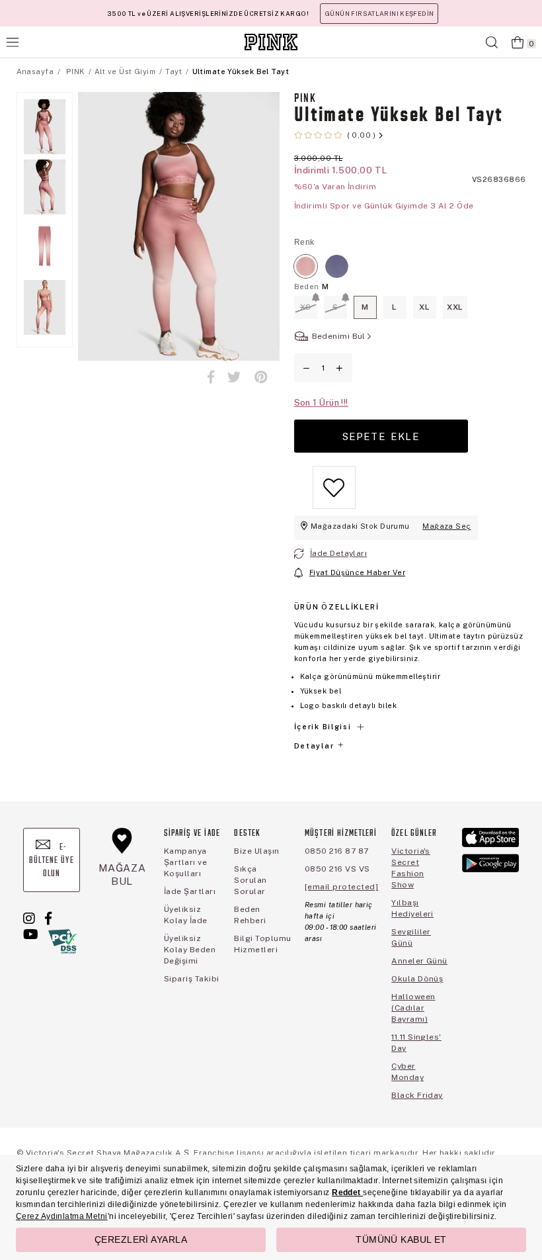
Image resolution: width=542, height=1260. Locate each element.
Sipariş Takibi (191, 978)
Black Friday (417, 1095)
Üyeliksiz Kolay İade (186, 915)
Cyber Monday (407, 1071)
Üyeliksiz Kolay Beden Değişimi (189, 950)
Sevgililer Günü (411, 937)
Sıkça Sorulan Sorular (250, 880)
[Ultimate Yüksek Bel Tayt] (305, 266)
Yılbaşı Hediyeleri (412, 908)
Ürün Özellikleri (336, 607)
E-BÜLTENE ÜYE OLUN (51, 860)
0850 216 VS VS (337, 869)
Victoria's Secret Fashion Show (410, 867)
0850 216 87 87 (337, 851)
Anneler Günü (419, 961)
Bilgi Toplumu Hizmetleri (262, 944)
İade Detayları (338, 553)
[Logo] (271, 42)
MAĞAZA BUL (122, 874)
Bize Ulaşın (256, 851)
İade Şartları (189, 891)
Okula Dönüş (417, 978)
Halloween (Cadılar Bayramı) (413, 1008)
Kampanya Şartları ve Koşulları (185, 862)
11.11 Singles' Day (416, 1042)
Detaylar (315, 746)
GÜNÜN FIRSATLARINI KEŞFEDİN (379, 13)
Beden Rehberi (250, 915)
